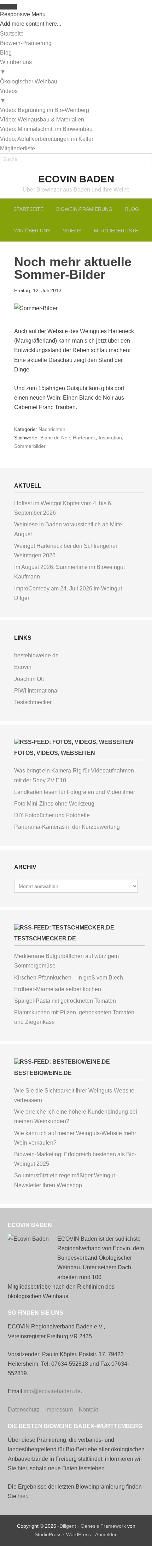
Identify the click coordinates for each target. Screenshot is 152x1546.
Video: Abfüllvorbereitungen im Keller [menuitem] (46, 139)
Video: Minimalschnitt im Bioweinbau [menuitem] (46, 129)
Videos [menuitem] (9, 96)
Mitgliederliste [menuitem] (17, 148)
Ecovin (22, 667)
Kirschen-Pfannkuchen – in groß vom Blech (68, 978)
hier (22, 1496)
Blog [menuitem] (6, 53)
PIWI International (36, 691)
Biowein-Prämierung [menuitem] (26, 43)
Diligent (67, 1526)
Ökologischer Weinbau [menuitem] (28, 82)
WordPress (78, 1534)
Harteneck (84, 437)
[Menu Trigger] (8, 7)
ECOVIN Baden (76, 179)
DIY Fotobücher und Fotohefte (52, 815)
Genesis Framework (103, 1526)
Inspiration (110, 437)
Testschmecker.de (45, 938)
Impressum (59, 1410)
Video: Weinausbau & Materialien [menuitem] (42, 120)
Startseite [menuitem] (12, 34)
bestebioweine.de (36, 655)
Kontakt (88, 1410)
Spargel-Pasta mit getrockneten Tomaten (65, 1001)
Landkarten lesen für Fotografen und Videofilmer (74, 792)
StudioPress (48, 1534)
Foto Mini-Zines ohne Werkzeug (54, 804)
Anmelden (106, 1534)
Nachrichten (52, 429)
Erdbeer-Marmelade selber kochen (57, 989)
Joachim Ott (29, 679)
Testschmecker (33, 702)
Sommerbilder (30, 446)
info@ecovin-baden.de (52, 1391)
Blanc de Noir (55, 437)
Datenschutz (23, 1410)
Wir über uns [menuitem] (16, 67)
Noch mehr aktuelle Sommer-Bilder (72, 268)
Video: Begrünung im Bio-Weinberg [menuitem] (44, 110)
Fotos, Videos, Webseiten (54, 753)
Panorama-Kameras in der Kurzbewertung (67, 827)
